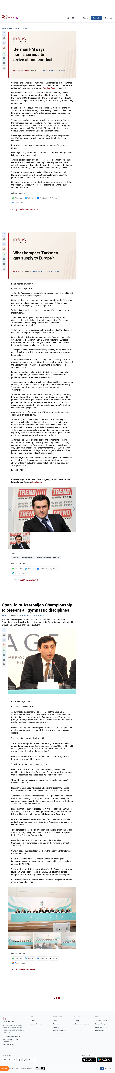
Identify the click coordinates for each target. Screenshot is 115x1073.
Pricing (76, 1021)
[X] (15, 1060)
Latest (33, 1021)
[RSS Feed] (34, 1060)
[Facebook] (10, 1060)
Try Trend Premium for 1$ (26, 209)
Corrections (56, 1034)
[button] (4, 33)
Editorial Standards (59, 1031)
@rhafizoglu (36, 482)
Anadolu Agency (50, 88)
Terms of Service (101, 1021)
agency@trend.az (8, 1044)
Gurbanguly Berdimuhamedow (48, 557)
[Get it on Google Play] (104, 1059)
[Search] (68, 18)
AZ (106, 1068)
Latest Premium (36, 1024)
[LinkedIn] (29, 1060)
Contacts (55, 1027)
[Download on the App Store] (89, 1059)
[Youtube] (20, 1060)
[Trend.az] (10, 17)
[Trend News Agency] (9, 1019)
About (54, 1021)
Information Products (81, 1024)
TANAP (15, 557)
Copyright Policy (101, 1027)
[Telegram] (24, 1060)
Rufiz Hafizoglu (27, 557)
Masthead (56, 1024)
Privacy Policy (100, 1024)
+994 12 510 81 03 (8, 1042)
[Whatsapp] (5, 1060)
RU (110, 1068)
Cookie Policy (100, 1031)
